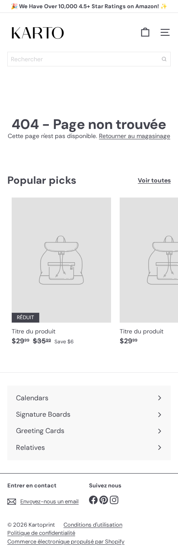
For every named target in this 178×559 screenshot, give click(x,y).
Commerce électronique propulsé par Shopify (65, 541)
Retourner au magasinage (134, 136)
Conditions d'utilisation (93, 524)
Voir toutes (154, 180)
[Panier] (145, 32)
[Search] (164, 59)
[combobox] (89, 59)
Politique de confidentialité (41, 533)
